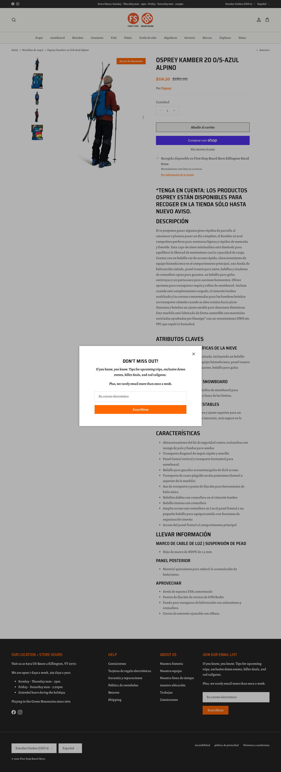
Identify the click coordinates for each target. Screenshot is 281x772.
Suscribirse (141, 409)
